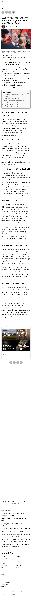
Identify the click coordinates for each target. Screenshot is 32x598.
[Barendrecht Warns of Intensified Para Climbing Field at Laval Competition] (23, 345)
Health (2, 7)
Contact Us (3, 588)
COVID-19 (18, 567)
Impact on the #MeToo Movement (14, 105)
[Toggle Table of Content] (27, 92)
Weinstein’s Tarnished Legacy (12, 107)
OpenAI (17, 559)
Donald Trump (19, 558)
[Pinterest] (9, 12)
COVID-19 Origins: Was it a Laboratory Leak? (14, 531)
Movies (17, 563)
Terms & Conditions (5, 582)
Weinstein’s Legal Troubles (12, 103)
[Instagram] (2, 577)
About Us (3, 586)
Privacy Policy (4, 584)
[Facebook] (2, 12)
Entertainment (21, 330)
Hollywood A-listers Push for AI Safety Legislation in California (12, 524)
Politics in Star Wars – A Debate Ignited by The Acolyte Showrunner (15, 514)
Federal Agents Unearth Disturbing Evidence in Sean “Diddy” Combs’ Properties (15, 535)
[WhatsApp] (13, 12)
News (4, 343)
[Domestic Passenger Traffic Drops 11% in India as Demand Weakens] (9, 334)
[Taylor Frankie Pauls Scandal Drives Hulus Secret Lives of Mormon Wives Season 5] (23, 334)
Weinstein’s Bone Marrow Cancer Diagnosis (13, 95)
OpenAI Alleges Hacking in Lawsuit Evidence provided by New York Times (15, 545)
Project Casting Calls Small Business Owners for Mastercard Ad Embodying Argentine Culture (15, 540)
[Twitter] (6, 12)
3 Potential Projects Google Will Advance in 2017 (16, 528)
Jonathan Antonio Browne (15, 27)
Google (17, 561)
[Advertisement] (16, 434)
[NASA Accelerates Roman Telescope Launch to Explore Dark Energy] (9, 345)
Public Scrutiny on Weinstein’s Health (15, 100)
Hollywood (18, 565)
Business (5, 330)
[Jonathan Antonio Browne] (3, 27)
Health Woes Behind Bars (11, 98)
